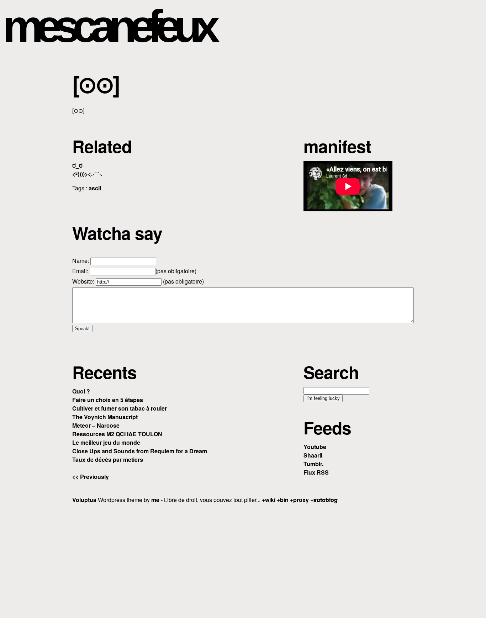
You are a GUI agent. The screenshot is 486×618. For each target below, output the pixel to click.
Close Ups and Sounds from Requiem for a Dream (139, 451)
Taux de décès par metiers (107, 459)
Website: (84, 281)
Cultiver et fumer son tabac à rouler (119, 408)
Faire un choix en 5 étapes (107, 400)
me (155, 500)
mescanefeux (108, 26)
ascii (95, 188)
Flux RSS (316, 472)
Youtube (314, 447)
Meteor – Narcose (96, 425)
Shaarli (312, 455)
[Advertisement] (243, 559)
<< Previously (90, 476)
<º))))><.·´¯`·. (87, 174)
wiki (270, 500)
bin (284, 500)
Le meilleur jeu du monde (106, 442)
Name (80, 261)
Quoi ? (81, 391)
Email (79, 271)
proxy (301, 500)
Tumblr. (313, 464)
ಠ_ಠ (77, 165)
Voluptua (84, 500)
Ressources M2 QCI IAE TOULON (117, 434)
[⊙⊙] (95, 83)
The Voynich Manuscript (105, 417)
